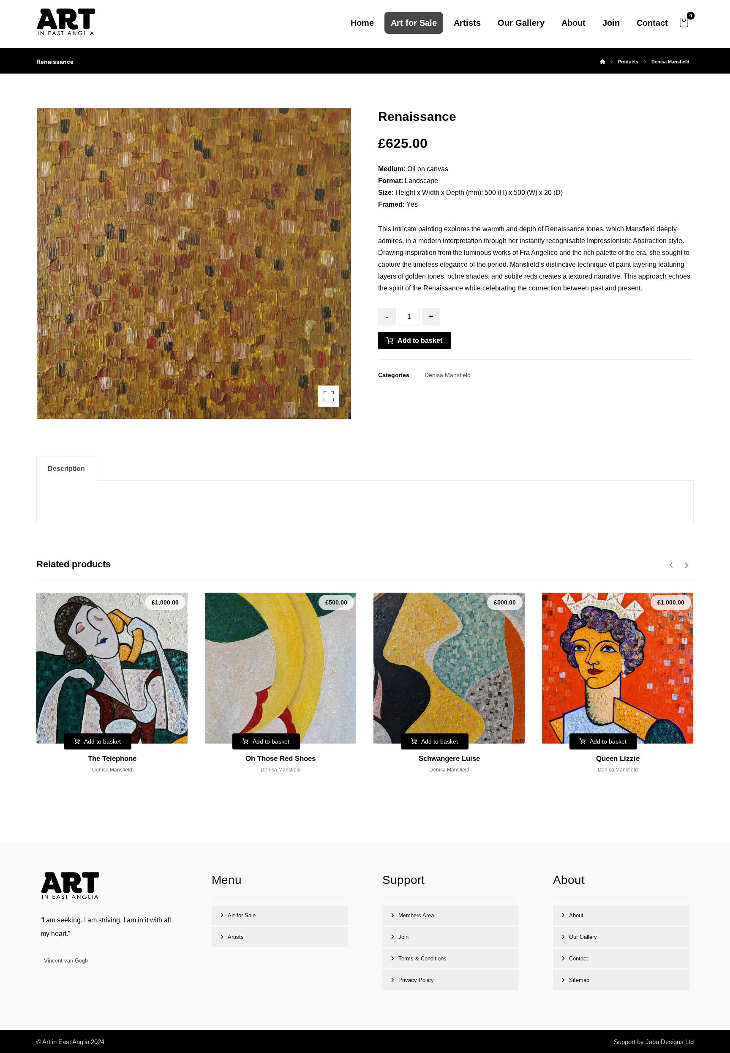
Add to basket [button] (102, 741)
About (576, 915)
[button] (684, 22)
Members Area (416, 915)
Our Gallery (583, 937)
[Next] (686, 565)
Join (403, 937)
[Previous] (671, 565)
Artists (236, 937)
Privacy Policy (416, 980)
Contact (578, 958)
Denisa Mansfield (448, 375)
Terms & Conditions (422, 958)
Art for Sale (242, 915)
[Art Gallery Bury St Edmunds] (65, 22)
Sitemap (579, 980)
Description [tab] (66, 468)
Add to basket (420, 340)
